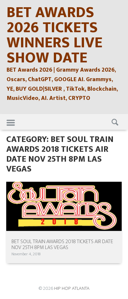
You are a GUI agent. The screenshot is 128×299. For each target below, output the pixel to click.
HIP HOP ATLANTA (72, 288)
